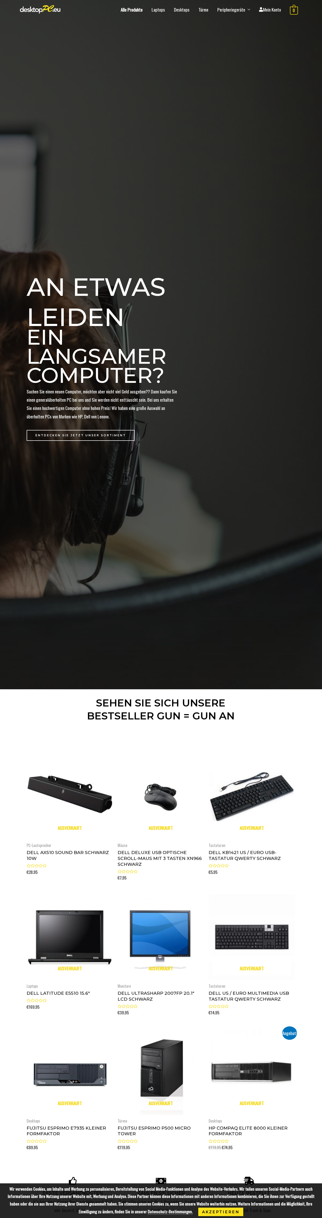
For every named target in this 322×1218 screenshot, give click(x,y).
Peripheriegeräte (231, 9)
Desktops (182, 9)
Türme (203, 9)
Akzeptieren (220, 1212)
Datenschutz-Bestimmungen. (170, 1211)
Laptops (158, 9)
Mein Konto (272, 9)
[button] (81, 435)
